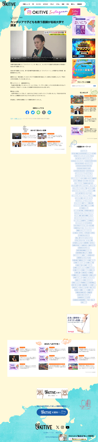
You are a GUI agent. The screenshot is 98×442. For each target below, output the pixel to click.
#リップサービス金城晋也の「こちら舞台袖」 (83, 220)
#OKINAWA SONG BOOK (79, 170)
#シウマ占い (89, 193)
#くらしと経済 (91, 188)
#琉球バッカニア (75, 282)
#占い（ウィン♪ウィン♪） (87, 227)
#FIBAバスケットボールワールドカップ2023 (83, 155)
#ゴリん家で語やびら (80, 193)
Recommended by (58, 149)
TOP (11, 118)
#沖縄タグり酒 (79, 265)
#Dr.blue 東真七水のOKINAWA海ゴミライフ (81, 153)
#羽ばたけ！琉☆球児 (83, 287)
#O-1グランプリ (88, 163)
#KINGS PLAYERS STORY (90, 160)
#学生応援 (87, 232)
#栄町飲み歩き (91, 255)
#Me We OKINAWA (79, 163)
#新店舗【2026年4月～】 (83, 247)
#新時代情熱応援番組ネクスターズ (84, 250)
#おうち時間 (83, 178)
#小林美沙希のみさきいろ (83, 235)
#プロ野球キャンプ (84, 208)
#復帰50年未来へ (76, 245)
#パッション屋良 (79, 198)
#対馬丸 (92, 232)
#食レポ (92, 299)
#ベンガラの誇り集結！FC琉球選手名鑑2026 (83, 210)
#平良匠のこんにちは (77, 242)
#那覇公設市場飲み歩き (81, 292)
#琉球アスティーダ (78, 277)
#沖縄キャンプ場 (89, 262)
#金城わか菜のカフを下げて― (83, 294)
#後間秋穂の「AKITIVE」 (89, 242)
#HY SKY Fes (78, 158)
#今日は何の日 (88, 222)
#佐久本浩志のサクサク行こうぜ (81, 225)
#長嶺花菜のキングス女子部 (84, 297)
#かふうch (91, 180)
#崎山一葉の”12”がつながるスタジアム (83, 237)
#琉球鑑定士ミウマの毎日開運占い (88, 282)
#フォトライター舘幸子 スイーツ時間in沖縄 (84, 203)
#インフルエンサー (88, 175)
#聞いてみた (92, 287)
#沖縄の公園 (77, 272)
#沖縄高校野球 (85, 275)
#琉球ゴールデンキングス (88, 277)
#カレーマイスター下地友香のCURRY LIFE (84, 183)
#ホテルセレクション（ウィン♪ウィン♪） (84, 213)
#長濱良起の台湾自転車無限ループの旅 (81, 299)
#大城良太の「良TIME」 (78, 232)
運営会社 (58, 432)
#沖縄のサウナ (76, 270)
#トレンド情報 (92, 195)
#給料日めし (75, 287)
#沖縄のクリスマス (90, 267)
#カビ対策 (85, 180)
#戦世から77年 (91, 245)
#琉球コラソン (78, 280)
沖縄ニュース (17, 118)
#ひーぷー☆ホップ (88, 198)
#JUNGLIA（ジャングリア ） (78, 160)
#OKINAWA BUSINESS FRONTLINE (83, 165)
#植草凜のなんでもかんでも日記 (83, 257)
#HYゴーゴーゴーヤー (87, 158)
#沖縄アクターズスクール (79, 262)
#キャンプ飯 (84, 188)
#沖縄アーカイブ (91, 260)
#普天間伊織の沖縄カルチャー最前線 (83, 252)
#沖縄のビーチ (84, 270)
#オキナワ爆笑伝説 (78, 180)
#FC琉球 (94, 153)
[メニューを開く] (93, 4)
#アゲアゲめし (89, 173)
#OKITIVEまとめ (90, 170)
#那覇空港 (89, 292)
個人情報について (47, 432)
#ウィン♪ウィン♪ (76, 178)
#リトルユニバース (80, 222)
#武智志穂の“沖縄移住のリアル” (79, 260)
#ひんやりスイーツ (80, 200)
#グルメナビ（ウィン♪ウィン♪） (80, 190)
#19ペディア (84, 150)
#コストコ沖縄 (92, 190)
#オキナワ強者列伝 (92, 178)
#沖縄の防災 (84, 272)
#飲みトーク (83, 302)
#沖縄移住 (90, 272)
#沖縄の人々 (91, 270)
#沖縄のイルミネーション (79, 267)
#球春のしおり (92, 275)
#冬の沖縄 (91, 225)
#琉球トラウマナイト (87, 280)
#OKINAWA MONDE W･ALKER (83, 168)
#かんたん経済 (75, 185)
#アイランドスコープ (79, 173)
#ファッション (88, 200)
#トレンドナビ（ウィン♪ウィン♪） (80, 195)
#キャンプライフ (76, 188)
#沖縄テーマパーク (88, 265)
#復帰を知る (84, 245)
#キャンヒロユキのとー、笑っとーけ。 (88, 185)
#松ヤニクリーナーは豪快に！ (80, 255)
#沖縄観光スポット (76, 275)
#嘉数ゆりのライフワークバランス (84, 230)
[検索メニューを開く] (87, 4)
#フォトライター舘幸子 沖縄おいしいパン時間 (83, 205)
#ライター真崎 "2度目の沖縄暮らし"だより (84, 215)
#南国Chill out (77, 227)
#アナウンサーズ (79, 175)
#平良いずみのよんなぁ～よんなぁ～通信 (83, 240)
